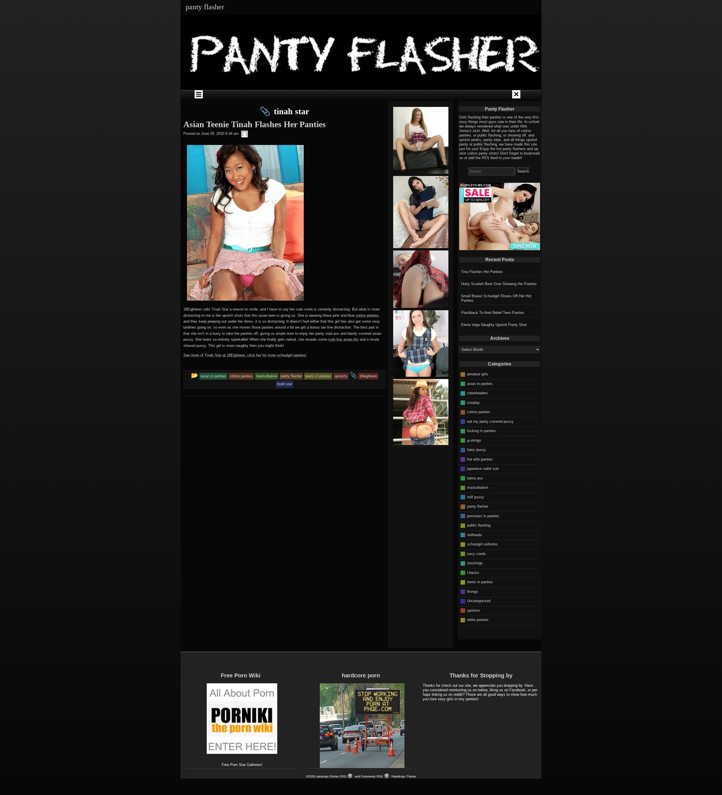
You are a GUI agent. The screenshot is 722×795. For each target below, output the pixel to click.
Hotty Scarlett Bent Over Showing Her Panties (499, 284)
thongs (472, 591)
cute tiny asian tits (343, 339)
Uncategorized (478, 601)
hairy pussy (476, 450)
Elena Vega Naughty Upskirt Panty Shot (494, 325)
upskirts (473, 610)
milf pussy (475, 497)
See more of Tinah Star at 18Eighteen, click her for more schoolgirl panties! (245, 355)
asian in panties (480, 384)
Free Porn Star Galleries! (242, 765)
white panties (477, 620)
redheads (474, 535)
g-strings (474, 440)
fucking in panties (481, 431)
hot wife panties (480, 459)
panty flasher (477, 506)
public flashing (478, 525)
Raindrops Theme (403, 776)
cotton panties (367, 315)
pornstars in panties (483, 516)
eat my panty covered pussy (490, 421)
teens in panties (480, 582)
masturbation (477, 487)
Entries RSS (338, 776)
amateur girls (477, 374)
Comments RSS (372, 776)
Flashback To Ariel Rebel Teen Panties (492, 312)
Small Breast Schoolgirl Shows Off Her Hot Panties (496, 298)
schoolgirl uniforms (482, 544)
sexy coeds (476, 554)
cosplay (473, 402)
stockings (475, 563)
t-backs (473, 573)
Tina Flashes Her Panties (482, 272)
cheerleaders (477, 393)
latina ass (475, 478)
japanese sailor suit (483, 468)
